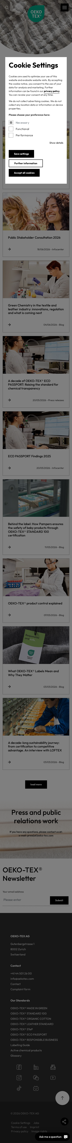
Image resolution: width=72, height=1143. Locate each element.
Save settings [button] (21, 153)
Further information (25, 163)
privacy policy (51, 91)
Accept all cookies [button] (24, 172)
